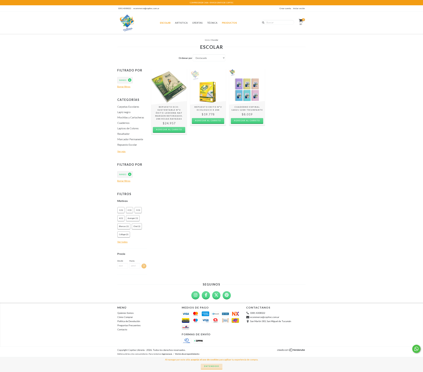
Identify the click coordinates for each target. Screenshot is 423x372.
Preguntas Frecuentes (129, 325)
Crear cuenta (285, 8)
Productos (229, 22)
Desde (120, 261)
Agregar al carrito (169, 129)
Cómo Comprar (125, 317)
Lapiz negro (124, 112)
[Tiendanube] (291, 351)
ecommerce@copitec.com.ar (146, 8)
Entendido (211, 366)
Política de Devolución (128, 321)
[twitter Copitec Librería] (216, 295)
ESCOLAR (165, 22)
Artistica (181, 22)
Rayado (122, 80)
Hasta (132, 261)
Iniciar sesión (299, 8)
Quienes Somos (125, 312)
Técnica (212, 22)
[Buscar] (262, 22)
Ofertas (197, 22)
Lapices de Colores (128, 128)
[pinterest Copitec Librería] (227, 295)
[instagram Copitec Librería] (195, 295)
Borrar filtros (123, 86)
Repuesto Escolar (127, 144)
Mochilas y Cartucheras (130, 117)
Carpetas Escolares (128, 106)
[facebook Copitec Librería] (206, 295)
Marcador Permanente (130, 139)
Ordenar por (185, 58)
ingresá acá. (167, 354)
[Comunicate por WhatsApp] (416, 349)
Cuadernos (123, 122)
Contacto (122, 329)
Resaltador (123, 133)
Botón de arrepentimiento (187, 354)
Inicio (207, 40)
